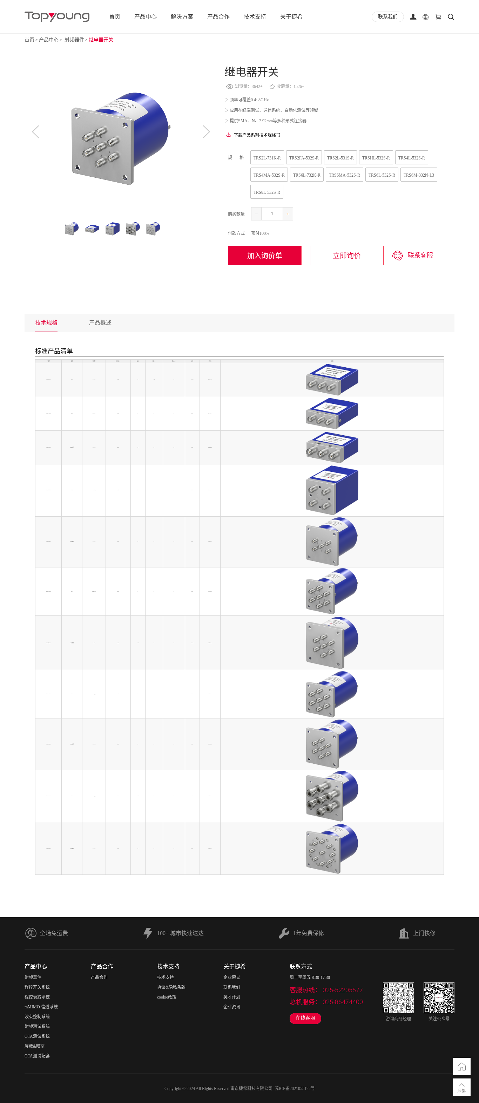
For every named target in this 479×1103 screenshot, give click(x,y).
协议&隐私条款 (171, 987)
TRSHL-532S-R (376, 158)
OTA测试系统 (37, 1036)
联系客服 (420, 255)
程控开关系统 (37, 987)
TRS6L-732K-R (307, 175)
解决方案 (182, 17)
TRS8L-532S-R (267, 192)
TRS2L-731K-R (267, 158)
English (425, 53)
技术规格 (46, 323)
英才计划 (231, 997)
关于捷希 (291, 17)
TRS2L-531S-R (340, 158)
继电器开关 (101, 39)
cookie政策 (166, 997)
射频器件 (73, 39)
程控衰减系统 (37, 997)
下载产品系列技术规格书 (257, 135)
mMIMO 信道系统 (41, 1007)
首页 (114, 17)
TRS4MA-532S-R (269, 175)
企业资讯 (231, 1007)
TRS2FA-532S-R (304, 158)
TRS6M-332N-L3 (419, 175)
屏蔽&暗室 (35, 1046)
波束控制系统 (37, 1016)
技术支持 (255, 17)
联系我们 (231, 987)
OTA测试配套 (37, 1056)
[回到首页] (462, 1066)
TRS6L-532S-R (382, 175)
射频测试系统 (37, 1026)
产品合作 (218, 17)
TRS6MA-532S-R (344, 175)
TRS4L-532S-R (411, 158)
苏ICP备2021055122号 (295, 1089)
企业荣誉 (231, 977)
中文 (425, 42)
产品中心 (145, 17)
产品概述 (100, 323)
